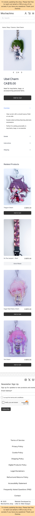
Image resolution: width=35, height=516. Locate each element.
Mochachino (7, 13)
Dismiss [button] (17, 9)
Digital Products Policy (17, 465)
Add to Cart (17, 98)
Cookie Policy (17, 453)
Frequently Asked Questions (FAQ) (17, 489)
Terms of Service (17, 440)
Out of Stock (22, 264)
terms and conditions (17, 397)
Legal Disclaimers (18, 471)
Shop (8, 27)
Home (4, 27)
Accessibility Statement (17, 483)
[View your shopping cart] (29, 13)
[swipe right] (22, 72)
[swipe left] (13, 72)
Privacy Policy (17, 446)
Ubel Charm (20, 27)
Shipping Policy (17, 459)
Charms (13, 27)
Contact (17, 496)
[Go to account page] (26, 13)
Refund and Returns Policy (17, 477)
